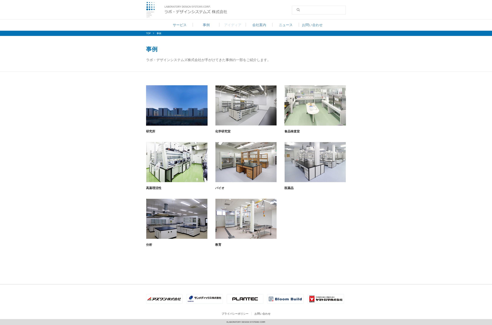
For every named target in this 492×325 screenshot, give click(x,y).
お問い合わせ (312, 25)
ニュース (286, 25)
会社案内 (259, 25)
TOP (148, 33)
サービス (180, 25)
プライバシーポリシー (235, 313)
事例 (206, 25)
